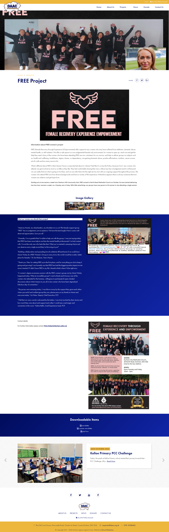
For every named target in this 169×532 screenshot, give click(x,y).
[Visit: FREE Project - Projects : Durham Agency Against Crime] (137, 80)
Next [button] (163, 470)
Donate (146, 7)
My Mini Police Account (159, 2)
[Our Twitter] (80, 518)
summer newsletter (85, 428)
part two (85, 431)
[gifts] (94, 206)
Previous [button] (5, 470)
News (135, 7)
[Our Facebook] (71, 518)
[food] (74, 206)
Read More (110, 461)
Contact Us (159, 7)
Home (99, 7)
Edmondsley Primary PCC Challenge (115, 453)
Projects (123, 7)
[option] (84, 474)
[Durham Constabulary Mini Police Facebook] (98, 518)
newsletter (85, 425)
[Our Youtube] (89, 518)
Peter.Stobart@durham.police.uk (55, 326)
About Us (110, 7)
